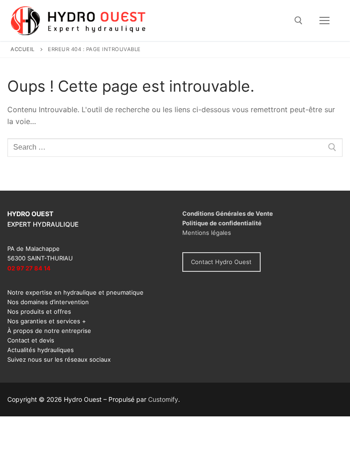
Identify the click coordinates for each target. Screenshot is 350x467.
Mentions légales (206, 232)
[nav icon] (324, 20)
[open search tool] (298, 20)
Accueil (22, 49)
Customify (163, 399)
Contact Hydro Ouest (221, 261)
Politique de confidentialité (222, 223)
